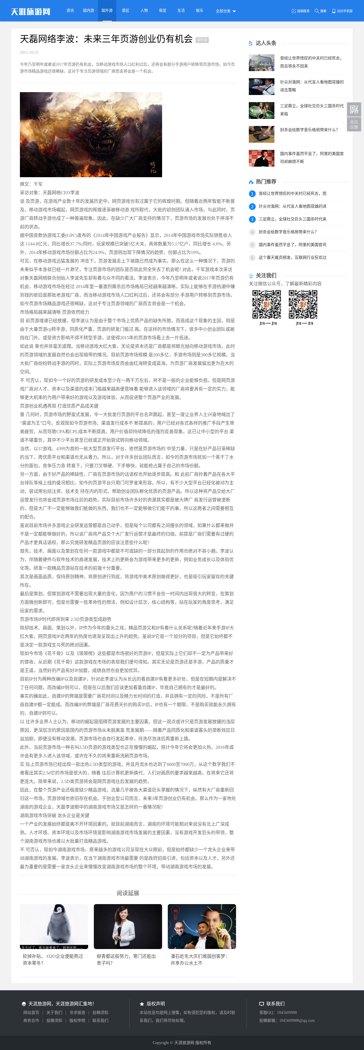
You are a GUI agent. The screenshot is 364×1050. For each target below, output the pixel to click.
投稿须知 (100, 1012)
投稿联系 (303, 11)
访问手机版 (345, 11)
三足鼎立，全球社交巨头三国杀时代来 (292, 219)
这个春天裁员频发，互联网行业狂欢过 (292, 257)
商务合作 (31, 1020)
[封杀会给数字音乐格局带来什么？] (261, 141)
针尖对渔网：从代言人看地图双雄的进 (292, 206)
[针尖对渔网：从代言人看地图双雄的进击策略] (261, 93)
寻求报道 (77, 1012)
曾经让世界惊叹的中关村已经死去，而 (292, 193)
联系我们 (100, 1020)
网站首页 (31, 1012)
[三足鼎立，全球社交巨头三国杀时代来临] (261, 117)
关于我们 (54, 1012)
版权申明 (77, 1020)
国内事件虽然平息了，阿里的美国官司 (292, 245)
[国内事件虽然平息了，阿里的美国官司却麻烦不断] (261, 165)
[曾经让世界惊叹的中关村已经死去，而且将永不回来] (261, 69)
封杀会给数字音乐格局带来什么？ (310, 130)
